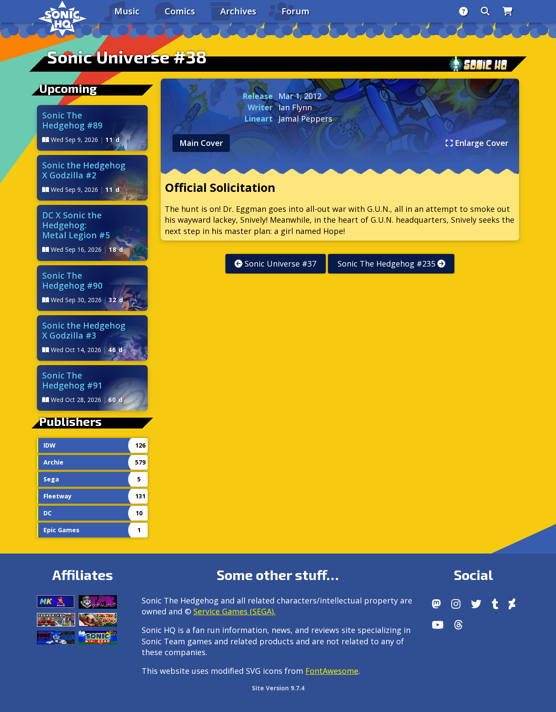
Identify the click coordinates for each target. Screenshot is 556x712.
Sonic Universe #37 (279, 263)
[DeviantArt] (512, 604)
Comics (180, 11)
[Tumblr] (495, 604)
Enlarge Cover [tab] (480, 143)
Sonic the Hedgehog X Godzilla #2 (84, 170)
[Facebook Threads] (458, 625)
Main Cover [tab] (201, 143)
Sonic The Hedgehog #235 (387, 263)
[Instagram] (455, 604)
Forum (295, 11)
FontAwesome (331, 671)
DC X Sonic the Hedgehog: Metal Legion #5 (76, 225)
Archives (238, 11)
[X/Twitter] (476, 604)
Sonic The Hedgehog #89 (72, 120)
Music (126, 11)
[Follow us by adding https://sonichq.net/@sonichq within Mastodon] (436, 604)
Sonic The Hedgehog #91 (72, 380)
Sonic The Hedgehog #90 (72, 280)
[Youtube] (437, 625)
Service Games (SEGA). (234, 611)
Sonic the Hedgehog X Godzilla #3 (84, 330)
